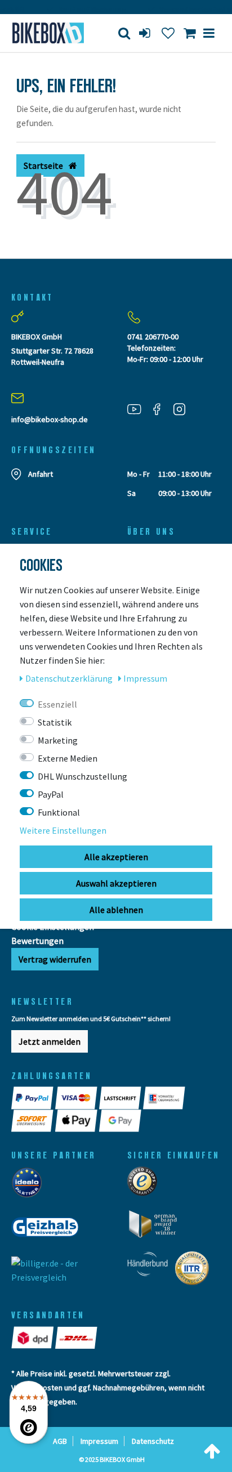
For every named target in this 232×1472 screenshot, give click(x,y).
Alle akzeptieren (116, 856)
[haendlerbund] (151, 1271)
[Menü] (209, 32)
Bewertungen (37, 940)
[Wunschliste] (168, 32)
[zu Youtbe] (138, 409)
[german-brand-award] (156, 1227)
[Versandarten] (33, 1337)
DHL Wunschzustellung (82, 776)
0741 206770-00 (153, 337)
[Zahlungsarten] (33, 1097)
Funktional (59, 812)
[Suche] (124, 32)
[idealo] (30, 1185)
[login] (146, 32)
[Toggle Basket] (189, 32)
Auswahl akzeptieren (116, 883)
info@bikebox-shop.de (49, 419)
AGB (60, 1441)
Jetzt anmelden (50, 1041)
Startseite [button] (44, 165)
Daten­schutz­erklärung (69, 678)
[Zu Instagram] (183, 409)
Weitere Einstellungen (63, 830)
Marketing (58, 740)
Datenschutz (153, 1441)
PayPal (51, 794)
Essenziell (57, 704)
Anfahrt (40, 474)
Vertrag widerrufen (55, 959)
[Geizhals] (48, 1230)
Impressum (99, 1441)
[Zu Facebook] (161, 409)
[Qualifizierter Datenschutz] (195, 1271)
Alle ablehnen (116, 909)
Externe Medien (67, 758)
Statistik (55, 722)
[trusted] (145, 1184)
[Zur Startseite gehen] (48, 33)
